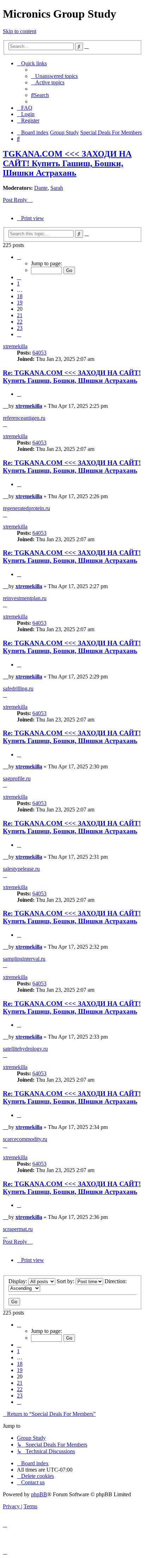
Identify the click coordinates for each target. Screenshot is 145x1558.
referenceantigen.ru (24, 418)
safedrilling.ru (18, 689)
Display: (18, 1281)
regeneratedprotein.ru (26, 508)
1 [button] (18, 283)
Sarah (56, 188)
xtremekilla (15, 346)
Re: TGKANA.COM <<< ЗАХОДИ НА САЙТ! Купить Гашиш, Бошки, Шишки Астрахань (72, 376)
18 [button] (20, 296)
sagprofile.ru (17, 778)
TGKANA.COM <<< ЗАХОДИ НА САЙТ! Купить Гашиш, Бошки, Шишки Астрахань (67, 163)
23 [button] (20, 328)
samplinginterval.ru (24, 959)
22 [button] (20, 322)
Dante (41, 188)
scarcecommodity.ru (25, 1139)
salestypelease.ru (21, 869)
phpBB (39, 1494)
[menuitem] (54, 76)
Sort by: (66, 1281)
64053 (39, 353)
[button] (19, 257)
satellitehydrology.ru (25, 1049)
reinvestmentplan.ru (24, 598)
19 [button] (20, 303)
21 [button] (20, 315)
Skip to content (19, 31)
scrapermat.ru (18, 1229)
